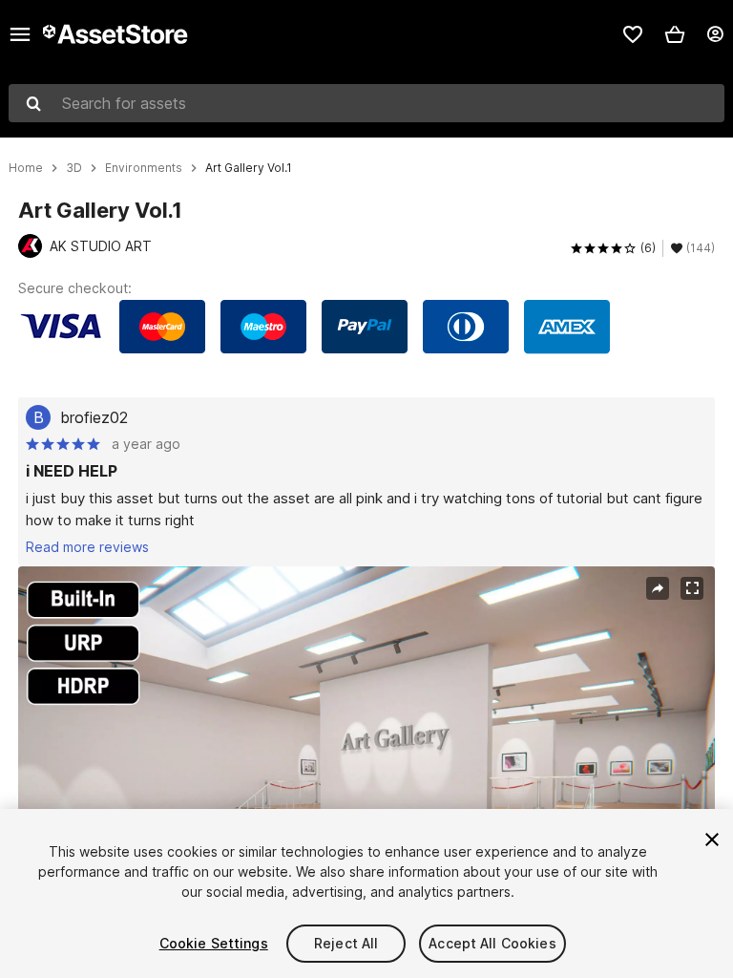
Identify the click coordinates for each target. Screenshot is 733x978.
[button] (674, 34)
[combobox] (366, 103)
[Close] (712, 840)
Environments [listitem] (143, 168)
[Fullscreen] (692, 588)
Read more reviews (87, 547)
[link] (632, 34)
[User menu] (714, 34)
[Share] (657, 588)
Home (26, 168)
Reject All (346, 943)
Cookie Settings (213, 943)
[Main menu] (20, 34)
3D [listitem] (74, 168)
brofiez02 (94, 417)
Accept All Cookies (492, 943)
